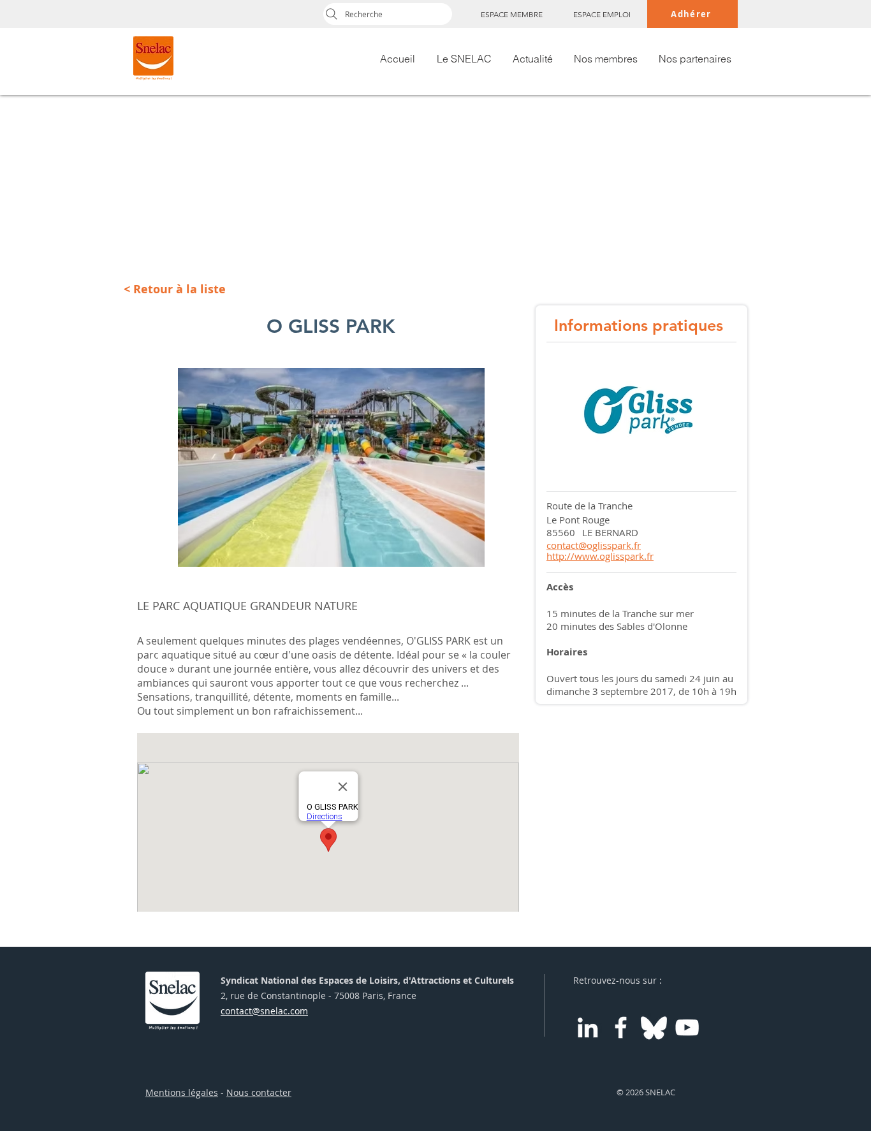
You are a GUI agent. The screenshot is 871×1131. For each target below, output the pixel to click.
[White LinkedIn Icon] (587, 1027)
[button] (331, 467)
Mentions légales (181, 1092)
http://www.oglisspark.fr (600, 556)
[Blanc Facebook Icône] (620, 1027)
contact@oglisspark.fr (593, 545)
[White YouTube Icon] (687, 1027)
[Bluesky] (654, 1027)
